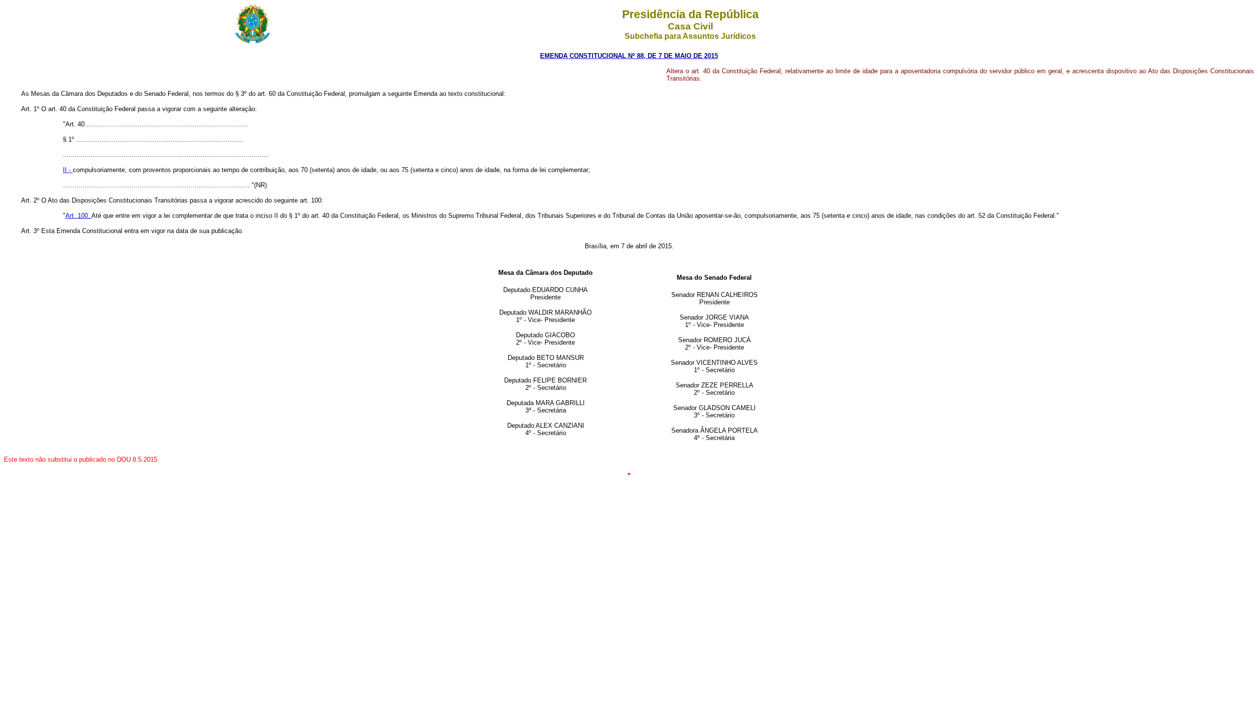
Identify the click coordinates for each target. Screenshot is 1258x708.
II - (68, 170)
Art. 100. (78, 215)
